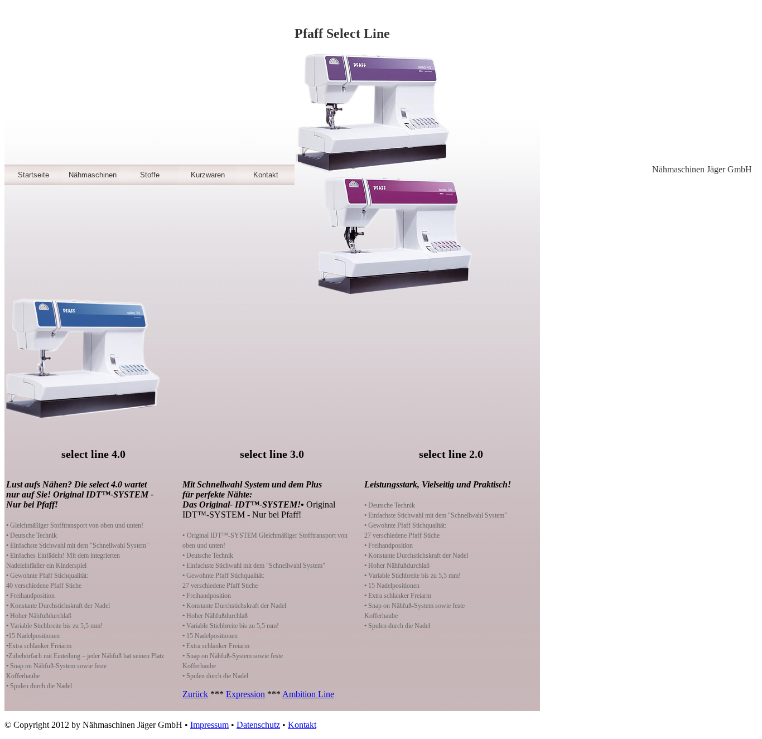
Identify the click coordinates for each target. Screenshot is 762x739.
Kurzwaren (208, 175)
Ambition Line (308, 694)
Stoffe (150, 175)
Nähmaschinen (93, 175)
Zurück (195, 694)
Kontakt (265, 175)
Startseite (33, 175)
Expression (245, 694)
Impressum (209, 725)
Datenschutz (258, 725)
